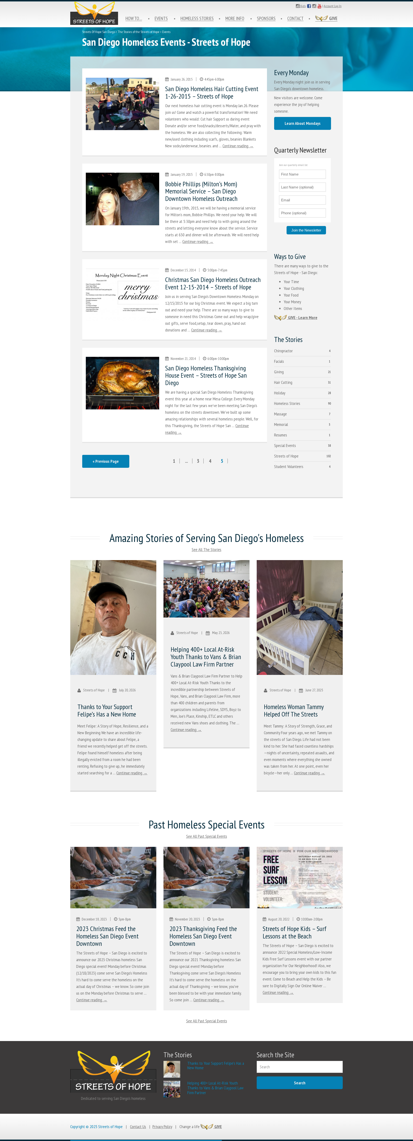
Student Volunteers (288, 466)
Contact (295, 18)
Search (299, 1083)
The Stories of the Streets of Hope (138, 32)
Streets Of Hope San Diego (98, 32)
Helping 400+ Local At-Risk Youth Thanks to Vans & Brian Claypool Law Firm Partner (206, 656)
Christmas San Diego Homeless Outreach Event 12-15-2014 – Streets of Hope (213, 283)
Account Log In (333, 6)
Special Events (285, 445)
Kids (303, 6)
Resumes (280, 435)
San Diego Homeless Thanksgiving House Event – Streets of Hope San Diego (206, 375)
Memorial (281, 424)
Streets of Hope (286, 456)
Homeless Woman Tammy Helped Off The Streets (294, 710)
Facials (279, 361)
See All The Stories (206, 549)
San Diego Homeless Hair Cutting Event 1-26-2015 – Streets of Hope (211, 92)
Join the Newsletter (306, 230)
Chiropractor (283, 350)
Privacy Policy (162, 1126)
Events (161, 18)
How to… (133, 18)
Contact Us (138, 1126)
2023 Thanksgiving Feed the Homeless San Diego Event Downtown (203, 936)
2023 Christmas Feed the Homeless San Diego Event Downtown (107, 936)
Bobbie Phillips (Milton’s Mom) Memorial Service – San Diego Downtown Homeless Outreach (201, 191)
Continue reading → (238, 146)
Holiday (279, 393)
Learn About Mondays (303, 123)
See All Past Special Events (206, 836)
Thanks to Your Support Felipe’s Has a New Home (106, 710)
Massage (280, 414)
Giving (279, 372)
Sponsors (266, 18)
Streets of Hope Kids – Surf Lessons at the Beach (294, 932)
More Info (234, 18)
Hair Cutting (283, 382)
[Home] (94, 13)
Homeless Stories (197, 18)
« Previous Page (106, 461)
